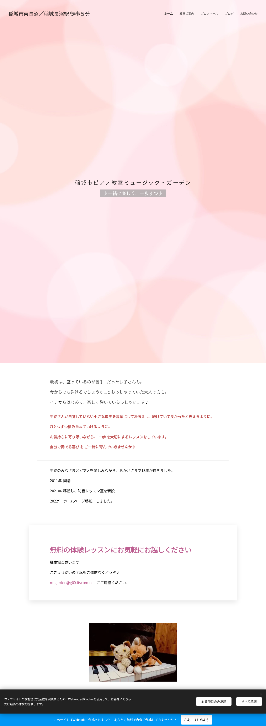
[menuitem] (169, 13)
